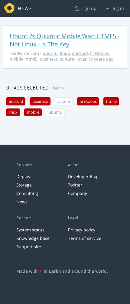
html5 (31, 59)
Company (77, 193)
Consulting (27, 193)
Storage (24, 185)
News (22, 202)
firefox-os (99, 53)
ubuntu (50, 53)
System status (30, 230)
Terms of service (84, 238)
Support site (28, 246)
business (49, 59)
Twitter (75, 185)
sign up (88, 8)
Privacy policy (81, 230)
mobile (17, 59)
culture (67, 59)
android (80, 53)
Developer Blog (83, 176)
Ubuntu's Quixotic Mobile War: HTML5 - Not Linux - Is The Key (64, 40)
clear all (59, 88)
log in (118, 8)
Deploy (23, 176)
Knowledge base (33, 238)
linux (65, 53)
